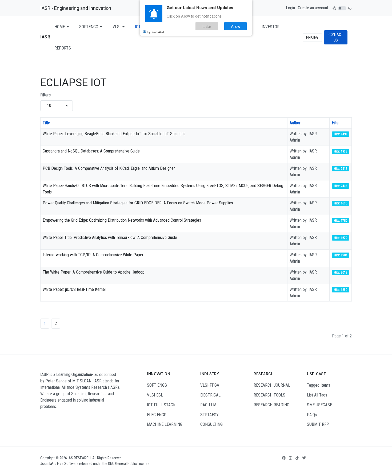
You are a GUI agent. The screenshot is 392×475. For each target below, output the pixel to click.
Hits (335, 122)
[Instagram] (290, 458)
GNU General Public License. (129, 463)
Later (206, 26)
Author (295, 122)
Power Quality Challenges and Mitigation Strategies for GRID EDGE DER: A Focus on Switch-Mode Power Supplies (138, 202)
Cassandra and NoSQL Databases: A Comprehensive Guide (91, 151)
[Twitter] (304, 458)
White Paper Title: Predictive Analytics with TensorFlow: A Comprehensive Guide (110, 237)
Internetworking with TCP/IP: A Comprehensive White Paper (93, 254)
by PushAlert (155, 32)
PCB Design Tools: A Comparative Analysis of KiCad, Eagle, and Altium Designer (109, 168)
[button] (62, 27)
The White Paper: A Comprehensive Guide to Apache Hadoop (94, 272)
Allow (235, 26)
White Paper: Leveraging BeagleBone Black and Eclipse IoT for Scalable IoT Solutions (114, 133)
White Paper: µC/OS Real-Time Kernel (74, 289)
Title (46, 122)
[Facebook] (283, 458)
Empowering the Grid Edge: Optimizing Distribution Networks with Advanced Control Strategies (122, 220)
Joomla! (46, 463)
